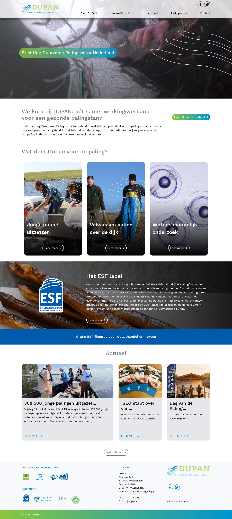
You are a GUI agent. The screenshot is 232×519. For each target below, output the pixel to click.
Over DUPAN (89, 13)
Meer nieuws (114, 452)
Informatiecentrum (122, 13)
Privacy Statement (177, 501)
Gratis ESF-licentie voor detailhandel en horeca (116, 337)
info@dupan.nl (130, 501)
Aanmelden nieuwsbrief (189, 117)
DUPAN (35, 514)
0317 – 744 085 (130, 497)
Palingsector (179, 13)
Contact (205, 13)
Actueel (153, 13)
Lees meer (51, 248)
